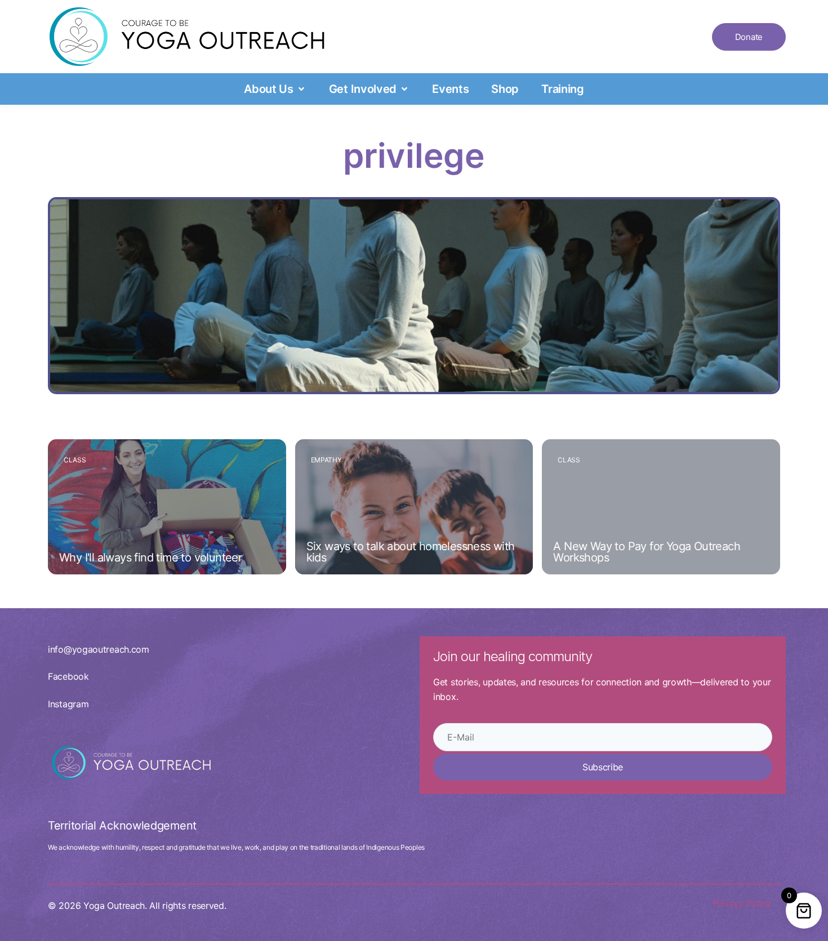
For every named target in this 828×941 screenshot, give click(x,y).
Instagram (68, 704)
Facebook (68, 676)
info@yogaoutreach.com (98, 649)
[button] (275, 89)
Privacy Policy (742, 903)
